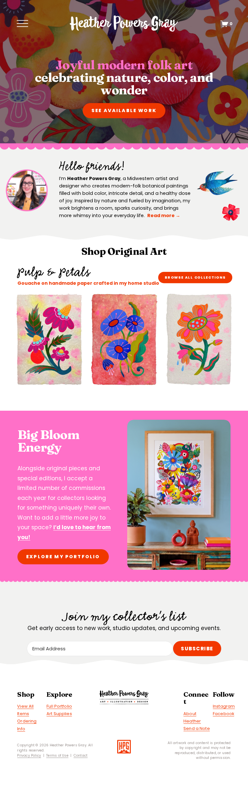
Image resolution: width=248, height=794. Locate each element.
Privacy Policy (29, 755)
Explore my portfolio (63, 556)
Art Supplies (59, 713)
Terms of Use (57, 755)
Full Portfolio (59, 706)
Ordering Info (26, 724)
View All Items (25, 709)
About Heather (192, 717)
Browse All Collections (195, 277)
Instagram (224, 706)
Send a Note (196, 728)
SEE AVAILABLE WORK (124, 110)
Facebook (223, 713)
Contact (81, 755)
